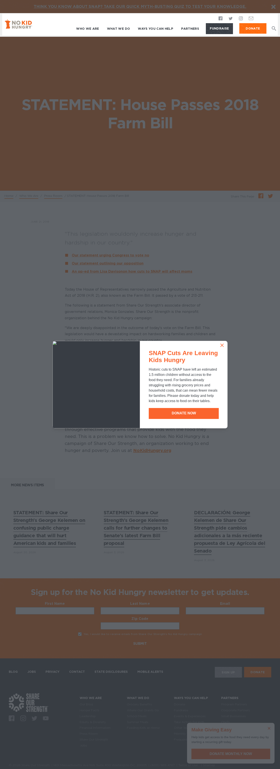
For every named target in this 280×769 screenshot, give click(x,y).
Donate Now (184, 413)
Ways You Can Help (155, 28)
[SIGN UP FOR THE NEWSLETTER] (251, 19)
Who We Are (87, 28)
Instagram (241, 19)
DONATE (253, 28)
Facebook (221, 19)
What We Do (118, 28)
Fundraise (219, 28)
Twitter (231, 19)
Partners (190, 28)
